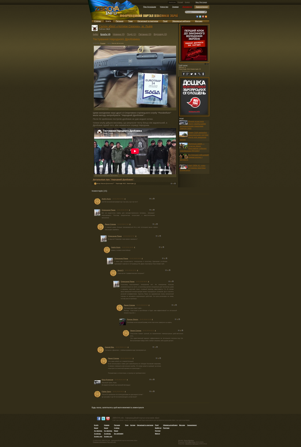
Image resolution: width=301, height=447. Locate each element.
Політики (166, 428)
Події (165, 21)
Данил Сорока (110, 224)
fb (184, 74)
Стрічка (97, 21)
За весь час (98, 436)
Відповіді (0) (160, 34)
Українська (172, 2)
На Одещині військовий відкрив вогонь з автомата (194, 157)
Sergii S (120, 270)
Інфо (95, 34)
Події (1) (131, 34)
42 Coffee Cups (190, 442)
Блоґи (108, 21)
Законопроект (202, 7)
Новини (106, 425)
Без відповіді (118, 434)
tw (191, 74)
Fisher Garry (106, 391)
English (187, 2)
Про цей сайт (111, 442)
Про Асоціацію (149, 7)
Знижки (175, 7)
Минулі (157, 434)
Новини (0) (119, 34)
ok (203, 74)
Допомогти (187, 7)
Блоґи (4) (105, 34)
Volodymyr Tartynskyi (192, 444)
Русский (180, 2)
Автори (132, 425)
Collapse (205, 64)
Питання (119, 21)
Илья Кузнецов (107, 380)
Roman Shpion (132, 319)
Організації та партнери (147, 21)
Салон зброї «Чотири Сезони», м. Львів (125, 26)
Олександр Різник (108, 210)
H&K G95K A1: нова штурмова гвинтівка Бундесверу (193, 168)
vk (195, 74)
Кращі (96, 428)
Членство (164, 7)
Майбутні (158, 428)
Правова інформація (100, 442)
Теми (130, 21)
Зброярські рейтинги (181, 21)
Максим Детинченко (118, 43)
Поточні (157, 431)
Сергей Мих (109, 347)
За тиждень (98, 431)
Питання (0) (145, 34)
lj (199, 74)
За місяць (97, 434)
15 (135, 183)
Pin (208, 64)
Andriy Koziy (106, 199)
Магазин (198, 21)
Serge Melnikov (189, 440)
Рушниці (102, 43)
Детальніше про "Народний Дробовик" (113, 179)
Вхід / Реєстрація (201, 2)
